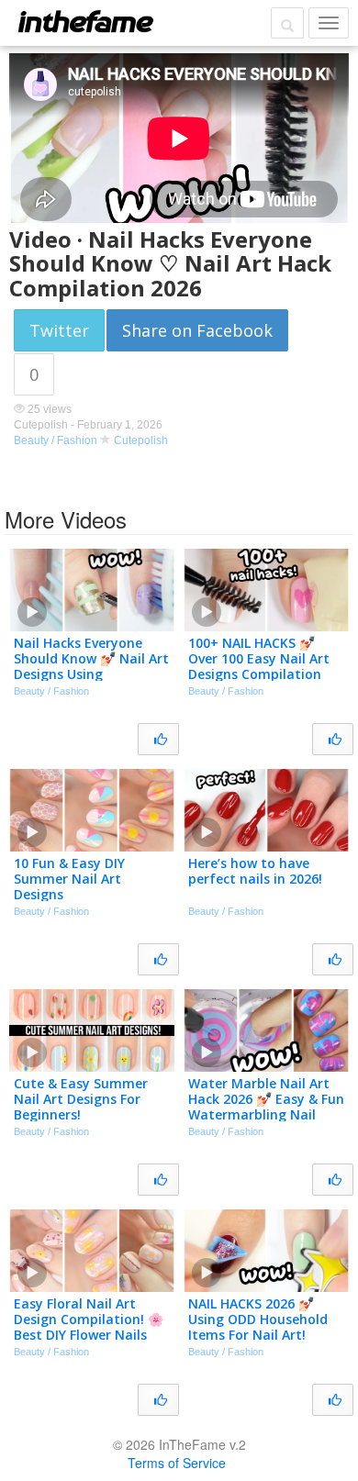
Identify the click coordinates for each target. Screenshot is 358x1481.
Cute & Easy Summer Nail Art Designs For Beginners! (81, 1099)
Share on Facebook (197, 330)
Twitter (59, 330)
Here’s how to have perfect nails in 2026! (255, 870)
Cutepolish (141, 440)
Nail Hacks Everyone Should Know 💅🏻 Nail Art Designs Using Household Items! (91, 665)
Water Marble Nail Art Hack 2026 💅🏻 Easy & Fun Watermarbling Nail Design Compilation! (266, 1106)
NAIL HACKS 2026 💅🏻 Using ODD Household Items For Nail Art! (258, 1319)
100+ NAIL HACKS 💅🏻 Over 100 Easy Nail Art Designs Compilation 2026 (259, 665)
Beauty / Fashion (55, 440)
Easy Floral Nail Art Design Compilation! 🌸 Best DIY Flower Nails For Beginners (88, 1326)
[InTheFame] (85, 21)
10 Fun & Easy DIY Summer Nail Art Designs (69, 878)
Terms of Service (177, 1462)
